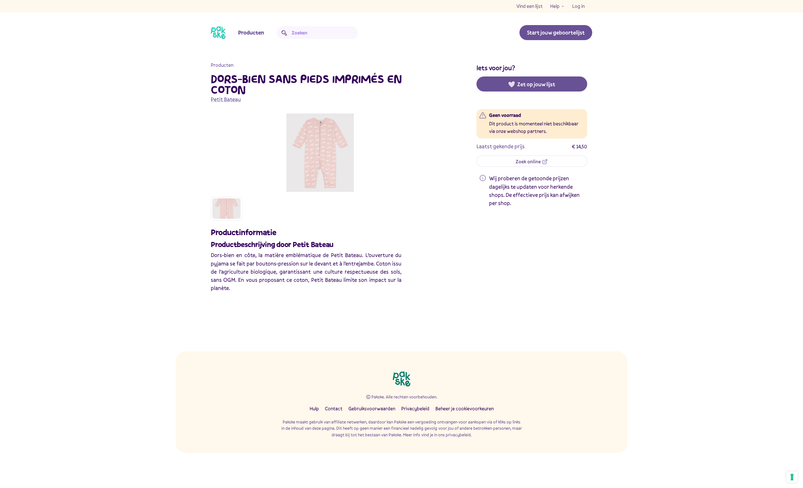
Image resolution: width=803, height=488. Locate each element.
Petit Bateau (226, 99)
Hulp (314, 408)
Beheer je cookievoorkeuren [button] (464, 408)
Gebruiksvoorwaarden (371, 408)
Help (555, 6)
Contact (334, 408)
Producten (251, 32)
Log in (578, 6)
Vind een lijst (529, 6)
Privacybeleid (415, 408)
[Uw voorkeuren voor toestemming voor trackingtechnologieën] (792, 477)
